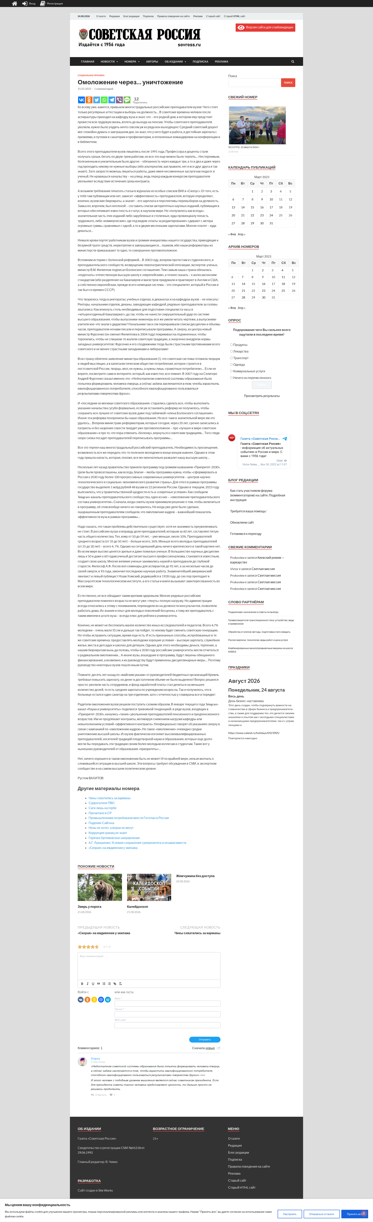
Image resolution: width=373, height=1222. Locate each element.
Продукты (240, 344)
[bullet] (109, 983)
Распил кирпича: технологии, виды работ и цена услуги (258, 640)
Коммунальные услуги (249, 371)
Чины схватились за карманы (110, 798)
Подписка (148, 16)
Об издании (174, 61)
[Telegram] (111, 100)
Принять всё (355, 1214)
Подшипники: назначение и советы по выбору (253, 612)
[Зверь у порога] (100, 902)
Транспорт (240, 358)
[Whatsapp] (104, 100)
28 (243, 223)
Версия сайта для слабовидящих (269, 27)
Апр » (241, 234)
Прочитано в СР (100, 813)
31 (271, 223)
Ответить (101, 1094)
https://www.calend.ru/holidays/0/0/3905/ (254, 733)
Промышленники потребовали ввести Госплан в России (129, 818)
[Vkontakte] (81, 100)
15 (252, 207)
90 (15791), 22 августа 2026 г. (244, 147)
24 (271, 215)
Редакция (114, 16)
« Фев (232, 234)
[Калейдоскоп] (149, 902)
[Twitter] (96, 100)
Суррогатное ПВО (101, 803)
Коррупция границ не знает (108, 833)
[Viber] (119, 100)
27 (233, 223)
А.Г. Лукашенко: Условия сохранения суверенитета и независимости (137, 842)
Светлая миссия (263, 569)
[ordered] (104, 983)
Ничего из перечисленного (252, 377)
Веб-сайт (120, 1019)
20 (233, 215)
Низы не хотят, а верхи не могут (111, 827)
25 (283, 290)
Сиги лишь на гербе (103, 808)
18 (283, 283)
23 (262, 215)
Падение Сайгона (101, 823)
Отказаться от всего (321, 1214)
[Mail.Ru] (101, 999)
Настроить (289, 1214)
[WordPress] (108, 999)
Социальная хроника (91, 75)
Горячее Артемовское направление (114, 838)
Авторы (152, 61)
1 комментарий (103, 88)
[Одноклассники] (87, 999)
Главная (87, 61)
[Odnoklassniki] (89, 100)
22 (252, 215)
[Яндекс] (94, 999)
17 (271, 207)
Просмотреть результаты (262, 396)
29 (252, 223)
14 (243, 207)
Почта (119, 1009)
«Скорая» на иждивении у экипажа (113, 847)
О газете (101, 16)
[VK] (81, 999)
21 (243, 215)
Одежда (239, 364)
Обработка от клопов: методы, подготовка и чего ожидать (259, 631)
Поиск (232, 76)
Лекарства (240, 351)
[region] (186, 1210)
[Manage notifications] (364, 1213)
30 (262, 223)
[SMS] (127, 100)
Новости (108, 61)
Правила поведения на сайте (173, 16)
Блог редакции (131, 16)
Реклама (198, 16)
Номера (130, 61)
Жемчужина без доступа (195, 876)
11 (283, 277)
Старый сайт (213, 16)
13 (233, 207)
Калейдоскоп (137, 906)
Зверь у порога (89, 906)
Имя (118, 998)
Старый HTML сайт (234, 16)
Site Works (105, 1190)
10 (271, 199)
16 (262, 207)
